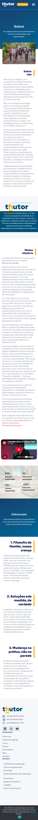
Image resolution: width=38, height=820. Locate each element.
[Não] (33, 813)
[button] (33, 4)
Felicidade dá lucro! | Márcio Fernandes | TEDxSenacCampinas (17, 423)
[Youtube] (17, 728)
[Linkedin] (4, 728)
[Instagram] (11, 728)
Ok (19, 817)
